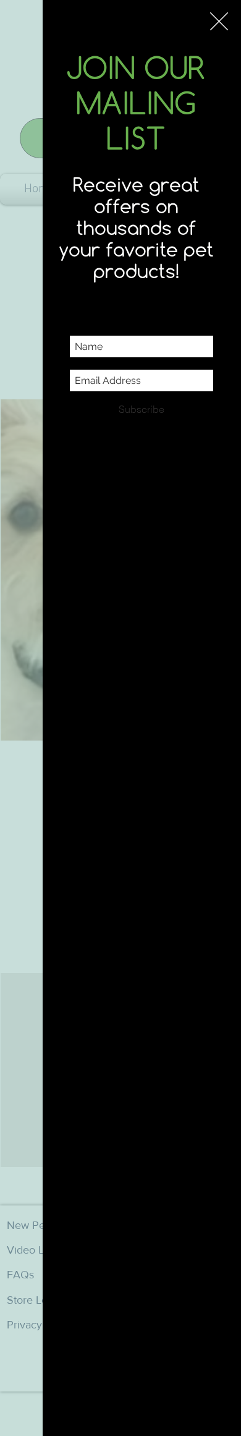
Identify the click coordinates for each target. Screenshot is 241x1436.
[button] (219, 21)
